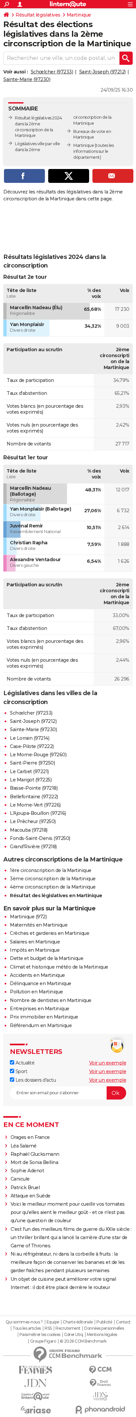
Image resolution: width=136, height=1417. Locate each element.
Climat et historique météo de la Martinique (59, 967)
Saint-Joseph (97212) (102, 72)
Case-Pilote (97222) (32, 746)
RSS (48, 1328)
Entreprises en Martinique (39, 1009)
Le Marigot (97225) (30, 780)
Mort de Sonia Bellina (34, 1162)
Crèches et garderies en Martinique (49, 933)
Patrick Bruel (25, 1187)
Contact (123, 1322)
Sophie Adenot (27, 1171)
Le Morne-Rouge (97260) (38, 755)
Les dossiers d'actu (35, 1080)
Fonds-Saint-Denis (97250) (40, 838)
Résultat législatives (38, 15)
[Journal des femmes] (35, 1370)
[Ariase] (35, 1409)
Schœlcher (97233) (52, 72)
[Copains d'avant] (35, 1396)
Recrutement (68, 1328)
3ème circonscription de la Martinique (53, 879)
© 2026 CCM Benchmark (83, 1341)
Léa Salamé (24, 1146)
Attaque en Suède (31, 1196)
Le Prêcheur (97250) (33, 821)
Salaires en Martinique (35, 942)
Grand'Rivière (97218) (33, 847)
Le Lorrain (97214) (29, 738)
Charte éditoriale (78, 1322)
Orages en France (30, 1137)
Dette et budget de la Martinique (46, 958)
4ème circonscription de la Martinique (53, 887)
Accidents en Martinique (37, 975)
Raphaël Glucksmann (35, 1154)
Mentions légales (102, 1334)
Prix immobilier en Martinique (44, 1017)
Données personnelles (104, 1328)
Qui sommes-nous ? (24, 1322)
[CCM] (100, 1370)
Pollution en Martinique (36, 992)
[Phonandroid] (100, 1409)
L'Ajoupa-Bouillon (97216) (38, 813)
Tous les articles (27, 1328)
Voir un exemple (107, 1063)
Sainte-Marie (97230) (26, 79)
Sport (20, 1071)
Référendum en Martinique (41, 1025)
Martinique (79, 15)
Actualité (24, 1063)
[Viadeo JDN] (100, 1396)
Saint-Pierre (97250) (32, 763)
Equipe (53, 1322)
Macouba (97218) (29, 830)
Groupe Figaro (43, 1341)
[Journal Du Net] (35, 1383)
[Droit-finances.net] (100, 1383)
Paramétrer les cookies (39, 1334)
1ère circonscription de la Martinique (50, 870)
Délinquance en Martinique (40, 983)
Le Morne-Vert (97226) (35, 805)
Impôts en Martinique (34, 950)
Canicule (20, 1179)
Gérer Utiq (73, 1334)
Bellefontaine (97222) (34, 797)
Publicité (104, 1322)
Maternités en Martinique (38, 925)
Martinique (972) (28, 917)
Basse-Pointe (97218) (33, 788)
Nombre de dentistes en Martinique (50, 1000)
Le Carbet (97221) (29, 771)
